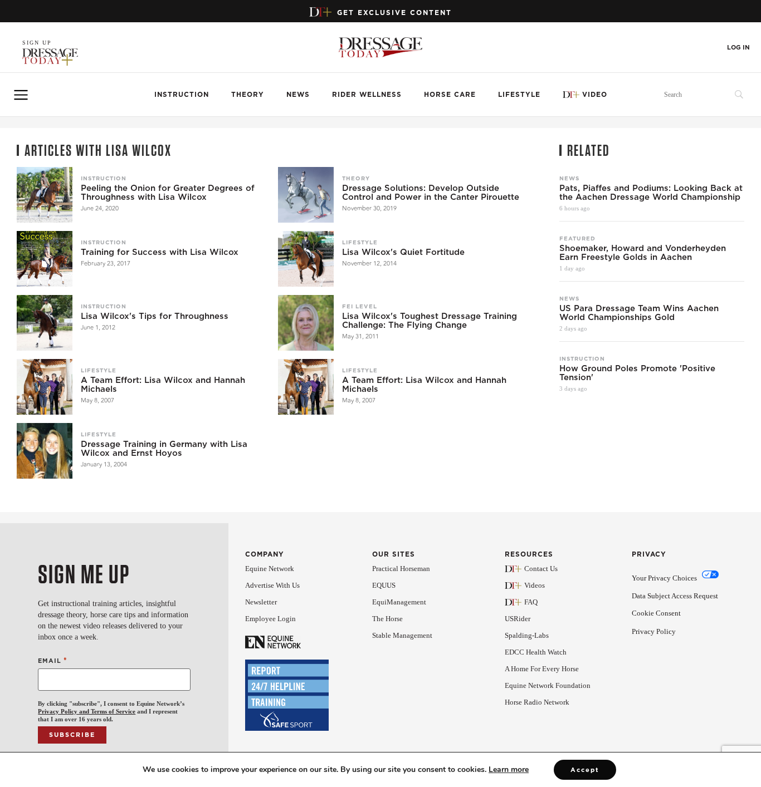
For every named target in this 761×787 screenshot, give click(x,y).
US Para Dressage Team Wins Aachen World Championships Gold (639, 313)
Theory (247, 94)
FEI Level (359, 306)
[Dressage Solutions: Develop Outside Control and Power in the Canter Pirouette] (306, 195)
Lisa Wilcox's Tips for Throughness (154, 316)
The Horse (387, 618)
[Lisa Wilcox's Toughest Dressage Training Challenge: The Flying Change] (306, 323)
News (298, 94)
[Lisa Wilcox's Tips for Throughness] (44, 323)
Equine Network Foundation (548, 685)
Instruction (181, 94)
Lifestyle (519, 94)
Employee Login (270, 618)
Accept (584, 770)
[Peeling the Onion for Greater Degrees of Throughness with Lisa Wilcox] (44, 195)
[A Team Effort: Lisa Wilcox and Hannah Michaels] (44, 387)
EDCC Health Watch (536, 652)
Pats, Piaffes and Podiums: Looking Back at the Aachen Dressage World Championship (651, 192)
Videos (534, 585)
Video (594, 94)
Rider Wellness (367, 94)
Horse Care (450, 94)
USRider (517, 618)
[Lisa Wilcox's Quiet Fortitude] (306, 259)
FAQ (531, 602)
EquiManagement (399, 602)
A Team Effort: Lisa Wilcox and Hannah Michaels (163, 384)
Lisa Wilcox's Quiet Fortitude (403, 252)
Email (52, 660)
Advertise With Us (272, 585)
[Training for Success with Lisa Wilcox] (44, 259)
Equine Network (269, 568)
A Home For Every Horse (542, 669)
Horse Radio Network (537, 702)
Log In (738, 48)
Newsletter (261, 602)
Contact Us (541, 568)
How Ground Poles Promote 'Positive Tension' (637, 373)
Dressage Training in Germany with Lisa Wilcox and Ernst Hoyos (164, 449)
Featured (577, 238)
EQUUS (384, 585)
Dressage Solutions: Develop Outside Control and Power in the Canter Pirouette (430, 192)
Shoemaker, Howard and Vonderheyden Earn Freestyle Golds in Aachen (642, 253)
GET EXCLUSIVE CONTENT (394, 12)
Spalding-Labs (527, 635)
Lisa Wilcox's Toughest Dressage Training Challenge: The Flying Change (429, 320)
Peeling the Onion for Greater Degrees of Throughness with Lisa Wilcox (168, 192)
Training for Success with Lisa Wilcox (159, 252)
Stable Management (402, 635)
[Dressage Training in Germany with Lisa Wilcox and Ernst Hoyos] (44, 451)
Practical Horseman (401, 568)
